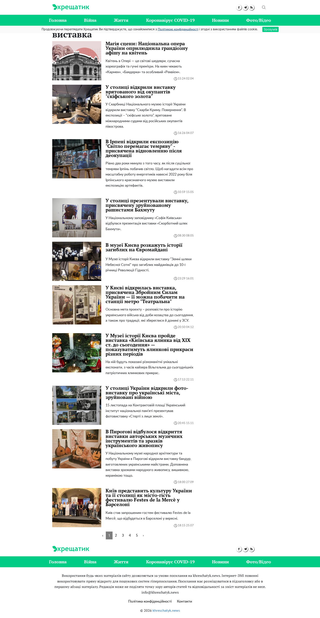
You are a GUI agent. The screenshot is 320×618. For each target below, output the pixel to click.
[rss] (251, 7)
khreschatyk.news (166, 610)
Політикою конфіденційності (178, 29)
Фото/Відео (258, 20)
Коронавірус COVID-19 (170, 20)
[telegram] (245, 7)
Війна (90, 20)
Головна (58, 20)
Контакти (184, 601)
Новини (220, 20)
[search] (264, 7)
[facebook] (239, 7)
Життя (121, 20)
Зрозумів (270, 29)
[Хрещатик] (70, 7)
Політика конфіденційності (150, 601)
